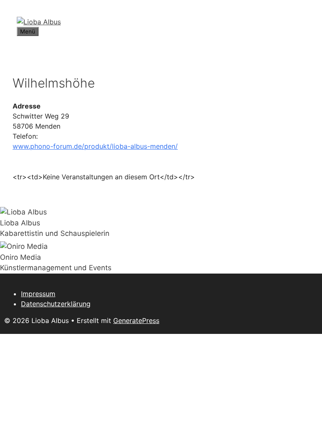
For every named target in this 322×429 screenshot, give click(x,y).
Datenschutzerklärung (56, 304)
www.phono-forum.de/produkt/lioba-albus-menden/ (95, 146)
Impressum (38, 293)
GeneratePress (136, 320)
